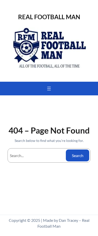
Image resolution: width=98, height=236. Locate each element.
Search (77, 155)
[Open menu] (49, 88)
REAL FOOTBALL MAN (49, 16)
